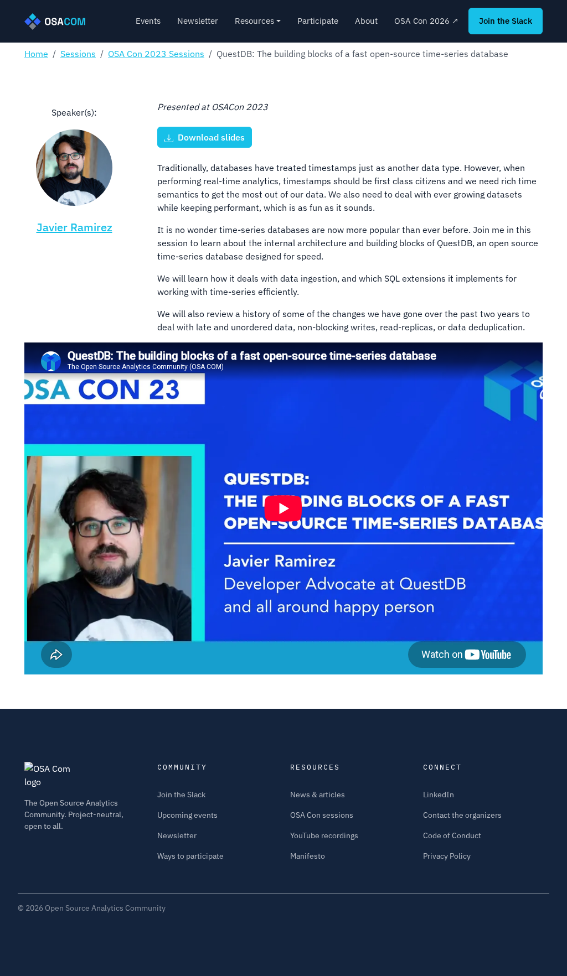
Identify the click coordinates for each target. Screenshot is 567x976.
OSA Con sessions (321, 815)
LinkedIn (438, 795)
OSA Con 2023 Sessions (156, 53)
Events (148, 20)
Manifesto (307, 856)
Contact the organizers (462, 815)
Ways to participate (190, 856)
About (366, 20)
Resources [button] (254, 20)
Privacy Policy (447, 856)
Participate (317, 20)
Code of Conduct (452, 835)
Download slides (209, 137)
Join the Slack (505, 20)
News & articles (317, 795)
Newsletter (197, 20)
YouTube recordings (324, 835)
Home (36, 53)
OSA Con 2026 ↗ (426, 20)
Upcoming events (187, 815)
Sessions (78, 53)
